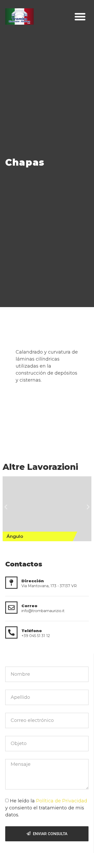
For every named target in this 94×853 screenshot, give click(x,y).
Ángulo (15, 536)
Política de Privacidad (61, 801)
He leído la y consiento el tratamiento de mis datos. (46, 808)
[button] (80, 16)
